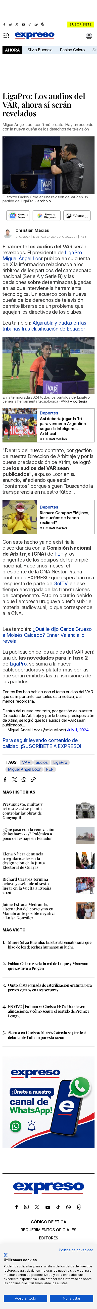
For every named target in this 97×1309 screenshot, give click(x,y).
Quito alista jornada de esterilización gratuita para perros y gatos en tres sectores (50, 987)
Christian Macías (32, 230)
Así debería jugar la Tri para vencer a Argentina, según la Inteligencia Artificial (63, 426)
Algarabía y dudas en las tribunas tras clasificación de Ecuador (44, 326)
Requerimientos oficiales (48, 1230)
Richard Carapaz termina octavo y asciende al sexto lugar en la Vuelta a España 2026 (26, 885)
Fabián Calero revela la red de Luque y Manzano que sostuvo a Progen (48, 966)
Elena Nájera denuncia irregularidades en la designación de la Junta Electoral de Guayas (23, 860)
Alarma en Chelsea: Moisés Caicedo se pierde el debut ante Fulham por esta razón (47, 1035)
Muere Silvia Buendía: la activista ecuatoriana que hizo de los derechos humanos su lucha (49, 945)
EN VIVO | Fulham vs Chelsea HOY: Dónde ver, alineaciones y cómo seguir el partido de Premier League (48, 1011)
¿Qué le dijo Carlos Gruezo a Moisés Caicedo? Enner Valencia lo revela (47, 635)
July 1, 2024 (78, 729)
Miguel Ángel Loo (21, 258)
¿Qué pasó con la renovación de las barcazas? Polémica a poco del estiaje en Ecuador (28, 834)
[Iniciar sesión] (89, 36)
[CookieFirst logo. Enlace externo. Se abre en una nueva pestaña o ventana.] (5, 1255)
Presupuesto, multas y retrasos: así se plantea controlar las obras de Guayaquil (23, 810)
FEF (49, 769)
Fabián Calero (72, 49)
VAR (26, 762)
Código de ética (48, 1222)
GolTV (60, 584)
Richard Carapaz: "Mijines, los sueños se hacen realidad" (65, 517)
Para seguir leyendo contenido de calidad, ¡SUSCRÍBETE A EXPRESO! (41, 743)
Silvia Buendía (39, 49)
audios (42, 762)
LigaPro (60, 762)
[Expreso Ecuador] (48, 1192)
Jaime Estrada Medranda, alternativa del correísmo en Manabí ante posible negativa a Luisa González (28, 911)
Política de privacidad (76, 1250)
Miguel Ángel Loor (24, 769)
